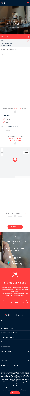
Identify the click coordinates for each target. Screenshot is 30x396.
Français (3, 321)
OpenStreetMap (22, 177)
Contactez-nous (5, 356)
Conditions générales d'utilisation (9, 332)
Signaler (8, 54)
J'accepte (15, 392)
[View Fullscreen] (2, 154)
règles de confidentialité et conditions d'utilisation (15, 390)
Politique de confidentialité (7, 337)
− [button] (2, 151)
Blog (2, 342)
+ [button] (2, 149)
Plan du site (4, 360)
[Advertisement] (15, 82)
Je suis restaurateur (6, 351)
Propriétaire (9, 49)
